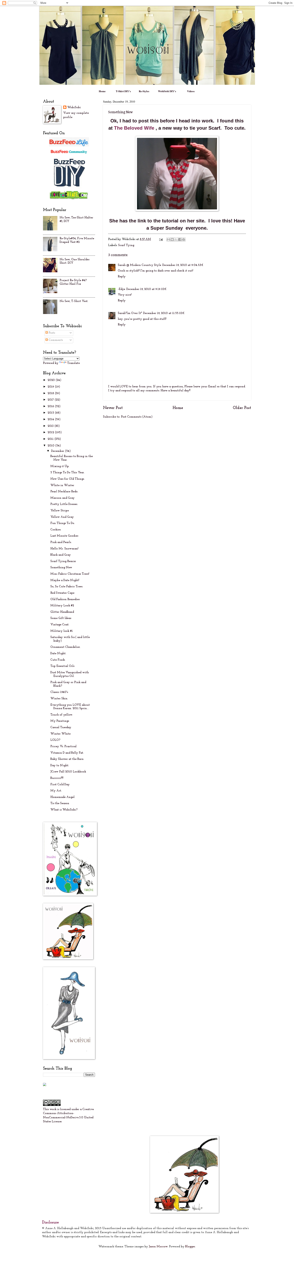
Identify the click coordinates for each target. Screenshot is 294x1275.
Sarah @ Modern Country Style (139, 265)
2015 (51, 412)
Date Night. (58, 653)
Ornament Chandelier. (65, 647)
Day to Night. (59, 765)
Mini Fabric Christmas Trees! (69, 573)
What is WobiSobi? (64, 809)
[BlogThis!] (172, 239)
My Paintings (59, 721)
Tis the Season (59, 803)
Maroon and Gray (62, 498)
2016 (51, 406)
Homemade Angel (62, 797)
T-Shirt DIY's (123, 91)
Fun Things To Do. (62, 523)
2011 (51, 439)
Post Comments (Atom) (136, 416)
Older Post (242, 408)
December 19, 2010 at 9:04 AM (182, 265)
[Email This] (168, 239)
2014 (51, 419)
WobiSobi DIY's (167, 91)
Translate (73, 363)
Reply (122, 276)
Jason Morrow (158, 1246)
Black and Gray (60, 554)
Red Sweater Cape (62, 593)
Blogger (190, 1246)
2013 (51, 426)
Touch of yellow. (61, 714)
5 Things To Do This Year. (67, 472)
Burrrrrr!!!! (56, 778)
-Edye (121, 289)
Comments (55, 340)
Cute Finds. (57, 659)
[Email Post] (160, 239)
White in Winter (62, 485)
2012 (51, 432)
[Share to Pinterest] (184, 239)
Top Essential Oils (62, 666)
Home (102, 91)
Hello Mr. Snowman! (64, 548)
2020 (52, 380)
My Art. (56, 790)
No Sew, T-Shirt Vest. (74, 301)
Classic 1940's (59, 692)
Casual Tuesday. (60, 727)
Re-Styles (144, 91)
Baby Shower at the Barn (67, 759)
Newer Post (113, 408)
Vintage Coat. (59, 624)
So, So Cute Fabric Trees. (66, 586)
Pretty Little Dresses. (64, 504)
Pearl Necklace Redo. (64, 491)
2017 (51, 399)
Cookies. (55, 529)
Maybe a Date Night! (64, 580)
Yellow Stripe (59, 510)
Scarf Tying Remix (63, 561)
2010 (51, 445)
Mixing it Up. (59, 466)
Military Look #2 (62, 605)
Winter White (60, 733)
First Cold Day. (60, 784)
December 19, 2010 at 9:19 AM (146, 289)
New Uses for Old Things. (67, 479)
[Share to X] (176, 239)
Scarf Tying (126, 245)
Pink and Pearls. (61, 542)
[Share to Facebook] (180, 239)
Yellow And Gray (62, 517)
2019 (51, 386)
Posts (51, 332)
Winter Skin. (59, 698)
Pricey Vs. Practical (63, 746)
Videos (191, 91)
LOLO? (55, 740)
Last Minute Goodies (64, 535)
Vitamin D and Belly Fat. (67, 752)
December (58, 451)
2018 (51, 393)
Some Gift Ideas (60, 618)
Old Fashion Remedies (65, 599)
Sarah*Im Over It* (130, 313)
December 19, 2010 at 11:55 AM (163, 313)
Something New (61, 567)
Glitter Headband (62, 612)
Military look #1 (61, 631)
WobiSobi (74, 107)
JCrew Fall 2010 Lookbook (68, 771)
